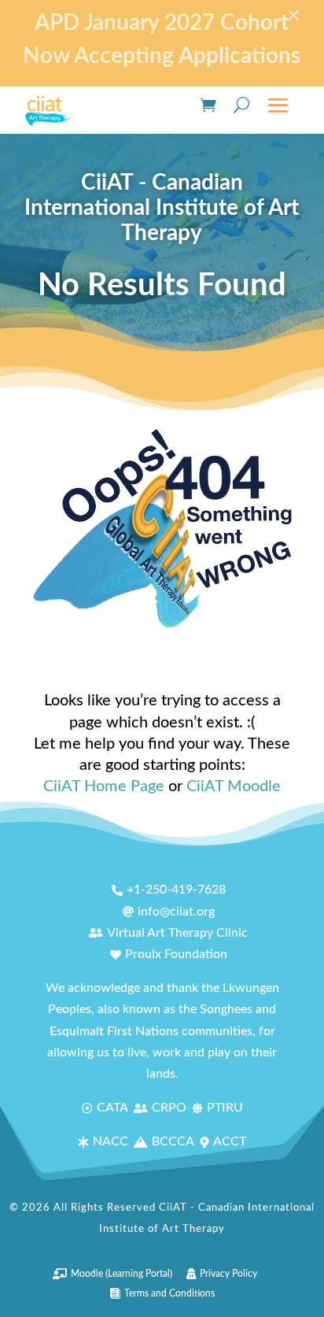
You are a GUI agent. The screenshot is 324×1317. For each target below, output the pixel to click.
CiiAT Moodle (233, 786)
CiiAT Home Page (103, 786)
